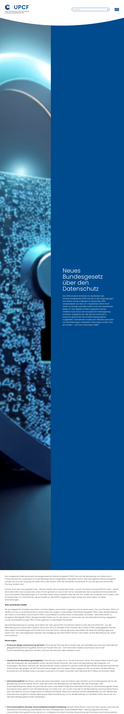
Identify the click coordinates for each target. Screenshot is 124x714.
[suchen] (108, 10)
